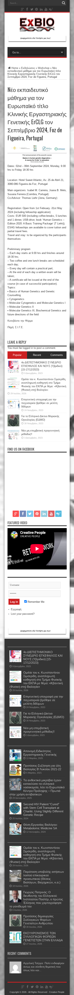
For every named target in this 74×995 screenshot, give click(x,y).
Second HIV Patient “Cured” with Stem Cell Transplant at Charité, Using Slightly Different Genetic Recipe (43, 809)
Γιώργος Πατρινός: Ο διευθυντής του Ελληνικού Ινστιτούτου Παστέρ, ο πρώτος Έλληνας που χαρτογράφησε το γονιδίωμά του (36, 899)
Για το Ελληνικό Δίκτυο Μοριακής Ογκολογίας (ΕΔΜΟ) (43, 715)
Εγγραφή (16, 609)
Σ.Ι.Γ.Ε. (19, 327)
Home (14, 68)
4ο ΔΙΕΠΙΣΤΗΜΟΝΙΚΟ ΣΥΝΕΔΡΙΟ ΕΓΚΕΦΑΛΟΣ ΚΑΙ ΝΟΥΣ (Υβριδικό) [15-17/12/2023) (41, 366)
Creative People (56, 992)
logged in (28, 347)
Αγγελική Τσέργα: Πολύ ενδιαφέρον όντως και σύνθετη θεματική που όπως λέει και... (43, 967)
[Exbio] (37, 28)
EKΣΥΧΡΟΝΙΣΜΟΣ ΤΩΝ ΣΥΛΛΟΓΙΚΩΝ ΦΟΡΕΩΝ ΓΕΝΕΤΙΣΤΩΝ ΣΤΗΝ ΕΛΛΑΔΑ (43, 936)
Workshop (43, 68)
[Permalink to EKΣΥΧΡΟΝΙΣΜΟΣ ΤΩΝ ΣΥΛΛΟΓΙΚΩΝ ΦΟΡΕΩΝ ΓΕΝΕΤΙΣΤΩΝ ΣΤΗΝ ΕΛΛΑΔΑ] (15, 942)
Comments (57, 355)
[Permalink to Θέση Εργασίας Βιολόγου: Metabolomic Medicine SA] (15, 833)
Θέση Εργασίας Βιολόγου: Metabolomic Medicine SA (40, 826)
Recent (37, 355)
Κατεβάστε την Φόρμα (20, 320)
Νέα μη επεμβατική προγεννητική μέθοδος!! (38, 729)
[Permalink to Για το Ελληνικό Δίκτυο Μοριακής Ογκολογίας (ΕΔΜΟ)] (13, 425)
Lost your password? (23, 613)
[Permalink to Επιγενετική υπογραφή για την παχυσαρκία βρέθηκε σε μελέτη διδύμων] (13, 408)
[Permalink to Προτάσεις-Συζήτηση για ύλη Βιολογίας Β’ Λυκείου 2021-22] (15, 774)
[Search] (64, 3)
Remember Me (35, 601)
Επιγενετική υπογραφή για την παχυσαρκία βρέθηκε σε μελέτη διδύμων (39, 403)
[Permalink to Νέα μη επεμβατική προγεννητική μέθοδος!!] (13, 439)
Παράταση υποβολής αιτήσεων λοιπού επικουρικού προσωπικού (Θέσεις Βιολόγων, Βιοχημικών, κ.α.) (43, 877)
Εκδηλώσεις (28, 68)
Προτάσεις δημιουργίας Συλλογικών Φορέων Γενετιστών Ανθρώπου (38, 919)
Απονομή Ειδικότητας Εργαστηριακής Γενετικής (40, 752)
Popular (17, 355)
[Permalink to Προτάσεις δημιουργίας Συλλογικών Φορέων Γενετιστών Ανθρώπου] (15, 925)
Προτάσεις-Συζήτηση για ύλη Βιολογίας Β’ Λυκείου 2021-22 (42, 767)
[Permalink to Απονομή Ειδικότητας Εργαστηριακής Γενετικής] (15, 760)
